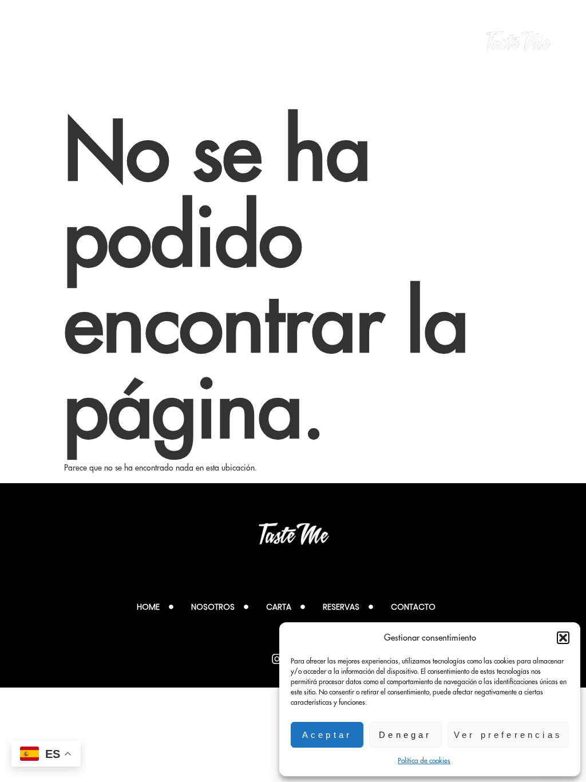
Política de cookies (424, 760)
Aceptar (327, 735)
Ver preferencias (508, 735)
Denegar (405, 735)
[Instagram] (277, 658)
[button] (563, 637)
